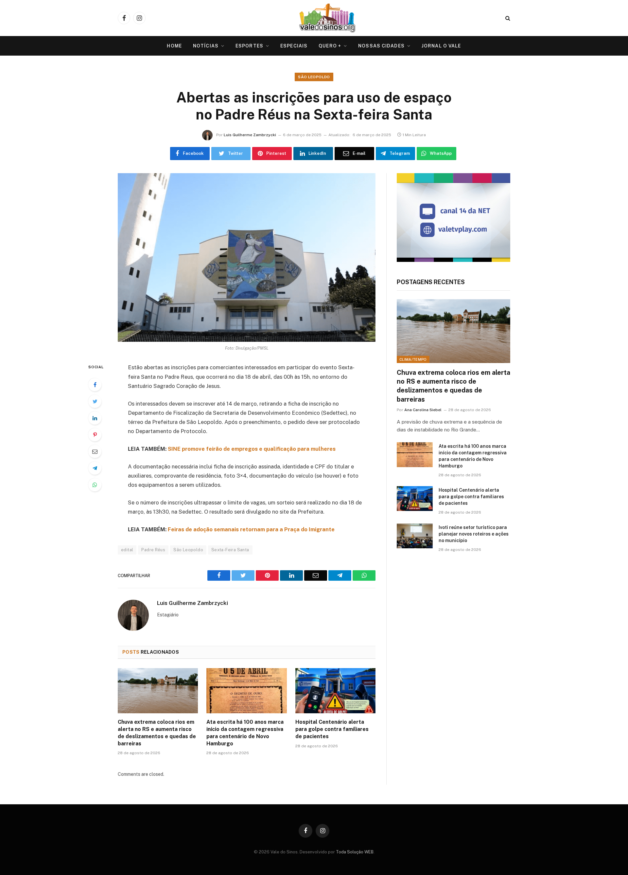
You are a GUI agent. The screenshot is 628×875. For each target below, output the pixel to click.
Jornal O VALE (441, 45)
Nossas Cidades (381, 45)
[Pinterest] (94, 434)
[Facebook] (94, 384)
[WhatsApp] (94, 484)
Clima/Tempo (413, 359)
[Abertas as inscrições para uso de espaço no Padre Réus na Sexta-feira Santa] (246, 257)
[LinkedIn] (94, 418)
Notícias (205, 45)
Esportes (249, 45)
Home (174, 45)
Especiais (293, 45)
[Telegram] (94, 468)
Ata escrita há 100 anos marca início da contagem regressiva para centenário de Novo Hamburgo (245, 732)
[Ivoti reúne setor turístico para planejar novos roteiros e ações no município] (415, 535)
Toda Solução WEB (355, 851)
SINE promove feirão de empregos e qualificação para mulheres (252, 449)
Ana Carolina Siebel (423, 410)
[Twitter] (94, 401)
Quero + (330, 45)
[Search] (507, 18)
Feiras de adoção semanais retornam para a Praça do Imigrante (251, 529)
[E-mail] (94, 451)
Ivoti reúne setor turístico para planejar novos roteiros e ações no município (474, 534)
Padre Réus (153, 549)
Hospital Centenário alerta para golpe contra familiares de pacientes (332, 729)
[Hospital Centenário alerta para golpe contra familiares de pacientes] (335, 690)
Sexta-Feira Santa (230, 549)
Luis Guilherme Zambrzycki (250, 135)
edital (127, 549)
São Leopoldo (314, 77)
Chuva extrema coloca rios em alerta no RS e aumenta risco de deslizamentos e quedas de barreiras (157, 732)
